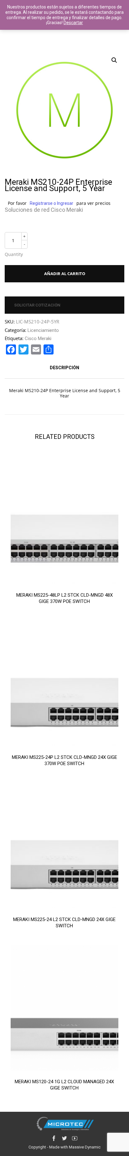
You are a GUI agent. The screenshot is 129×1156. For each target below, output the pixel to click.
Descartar (73, 22)
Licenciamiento (43, 330)
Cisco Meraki (38, 338)
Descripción (64, 367)
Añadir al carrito (64, 273)
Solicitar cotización (37, 305)
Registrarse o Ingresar (51, 203)
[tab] (64, 367)
